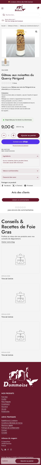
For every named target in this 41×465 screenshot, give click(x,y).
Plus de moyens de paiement (20, 145)
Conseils (4, 433)
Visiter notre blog (8, 242)
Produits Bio (5, 411)
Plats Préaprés (6, 402)
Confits (3, 399)
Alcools (3, 409)
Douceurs (4, 407)
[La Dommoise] (20, 8)
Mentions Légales (7, 425)
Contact (4, 430)
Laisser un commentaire (20, 200)
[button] (38, 8)
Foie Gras (4, 397)
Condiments (5, 404)
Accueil (3, 26)
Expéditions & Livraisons (9, 420)
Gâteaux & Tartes (13, 26)
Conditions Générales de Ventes (11, 423)
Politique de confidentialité (10, 428)
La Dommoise (21, 457)
